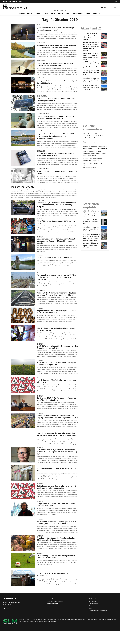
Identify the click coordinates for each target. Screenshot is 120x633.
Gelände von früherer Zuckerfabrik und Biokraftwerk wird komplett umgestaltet (56, 487)
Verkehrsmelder (41, 273)
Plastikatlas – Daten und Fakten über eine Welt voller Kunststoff (56, 329)
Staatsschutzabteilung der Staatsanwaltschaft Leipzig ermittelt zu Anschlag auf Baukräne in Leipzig (56, 241)
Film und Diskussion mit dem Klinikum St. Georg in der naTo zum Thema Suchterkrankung (57, 117)
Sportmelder (40, 219)
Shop (20, 1)
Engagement (44, 95)
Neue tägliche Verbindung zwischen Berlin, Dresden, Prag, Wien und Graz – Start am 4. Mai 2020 (56, 294)
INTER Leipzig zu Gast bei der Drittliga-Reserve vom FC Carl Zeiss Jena (56, 556)
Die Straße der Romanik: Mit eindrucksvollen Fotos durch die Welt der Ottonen (55, 155)
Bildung (60, 13)
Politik (29, 13)
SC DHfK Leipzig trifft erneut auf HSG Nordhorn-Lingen (56, 222)
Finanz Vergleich (93, 603)
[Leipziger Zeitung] (15, 7)
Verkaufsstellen (51, 606)
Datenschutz (92, 613)
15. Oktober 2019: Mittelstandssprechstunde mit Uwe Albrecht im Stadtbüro (56, 399)
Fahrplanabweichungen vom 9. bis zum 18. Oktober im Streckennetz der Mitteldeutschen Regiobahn (56, 277)
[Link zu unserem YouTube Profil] (102, 7)
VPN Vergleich (93, 601)
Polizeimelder (40, 200)
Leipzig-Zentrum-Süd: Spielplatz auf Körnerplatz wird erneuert (57, 381)
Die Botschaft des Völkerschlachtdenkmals (54, 257)
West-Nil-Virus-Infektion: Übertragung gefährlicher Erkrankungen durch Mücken (57, 347)
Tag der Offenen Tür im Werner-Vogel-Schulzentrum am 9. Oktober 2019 (56, 311)
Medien (43, 60)
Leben (46, 13)
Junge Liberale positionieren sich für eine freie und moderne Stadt (56, 504)
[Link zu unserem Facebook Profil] (108, 7)
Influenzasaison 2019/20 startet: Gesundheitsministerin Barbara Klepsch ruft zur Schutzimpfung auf (57, 452)
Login (116, 1)
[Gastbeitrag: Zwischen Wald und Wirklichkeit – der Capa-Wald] (103, 73)
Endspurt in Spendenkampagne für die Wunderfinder (52, 574)
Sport (67, 13)
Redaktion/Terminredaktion (55, 601)
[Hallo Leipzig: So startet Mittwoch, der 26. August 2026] (103, 222)
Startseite (22, 13)
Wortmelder (40, 236)
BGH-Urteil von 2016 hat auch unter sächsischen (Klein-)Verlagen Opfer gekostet (55, 64)
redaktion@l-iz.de (29, 197)
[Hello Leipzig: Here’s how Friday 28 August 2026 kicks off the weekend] (103, 88)
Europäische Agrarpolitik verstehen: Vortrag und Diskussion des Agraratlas (56, 363)
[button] (32, 13)
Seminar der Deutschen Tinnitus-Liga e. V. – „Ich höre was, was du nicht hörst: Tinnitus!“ (56, 522)
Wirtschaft (38, 13)
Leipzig (42, 78)
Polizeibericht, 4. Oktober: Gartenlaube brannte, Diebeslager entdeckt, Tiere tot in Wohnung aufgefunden (56, 204)
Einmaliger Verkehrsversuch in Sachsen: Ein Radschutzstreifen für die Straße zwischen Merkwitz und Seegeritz (94, 135)
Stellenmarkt (15, 1)
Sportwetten (92, 606)
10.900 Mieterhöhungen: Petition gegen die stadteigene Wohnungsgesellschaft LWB (94, 153)
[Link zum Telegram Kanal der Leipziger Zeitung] (111, 7)
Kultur (53, 13)
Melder (88, 13)
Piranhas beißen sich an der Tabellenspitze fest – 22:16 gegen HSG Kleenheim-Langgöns (57, 539)
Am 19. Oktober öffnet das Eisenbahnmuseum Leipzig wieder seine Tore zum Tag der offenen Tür (57, 416)
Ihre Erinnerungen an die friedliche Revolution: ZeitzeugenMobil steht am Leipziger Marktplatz (56, 434)
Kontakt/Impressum (53, 599)
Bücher (43, 150)
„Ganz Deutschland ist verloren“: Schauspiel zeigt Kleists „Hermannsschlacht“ (55, 29)
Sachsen (43, 42)
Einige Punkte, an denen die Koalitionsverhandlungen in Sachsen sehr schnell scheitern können (57, 46)
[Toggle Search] (115, 7)
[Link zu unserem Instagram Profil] (105, 7)
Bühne (47, 113)
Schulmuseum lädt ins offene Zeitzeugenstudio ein (56, 469)
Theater (39, 24)
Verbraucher (46, 131)
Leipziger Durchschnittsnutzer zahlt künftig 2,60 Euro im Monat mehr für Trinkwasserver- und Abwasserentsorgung (57, 136)
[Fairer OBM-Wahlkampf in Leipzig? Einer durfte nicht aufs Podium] (103, 245)
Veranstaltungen (77, 13)
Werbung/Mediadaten (53, 603)
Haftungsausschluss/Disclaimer (98, 610)
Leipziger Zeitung (7, 1)
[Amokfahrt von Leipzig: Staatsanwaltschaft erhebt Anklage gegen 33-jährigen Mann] (103, 65)
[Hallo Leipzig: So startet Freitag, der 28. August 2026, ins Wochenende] (103, 80)
